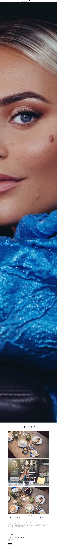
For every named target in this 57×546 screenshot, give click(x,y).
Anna (11, 539)
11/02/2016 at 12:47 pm (13, 540)
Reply (9, 543)
